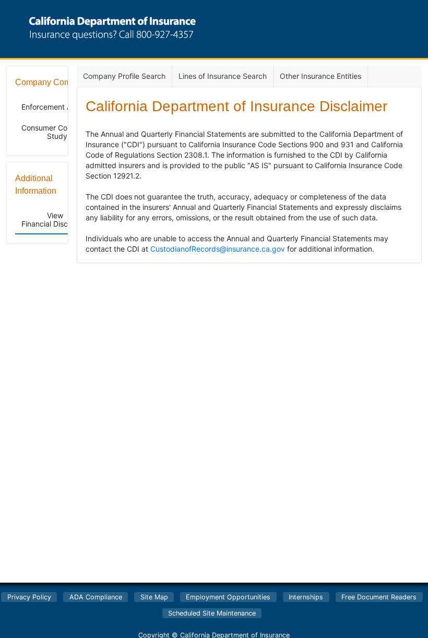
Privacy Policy (29, 597)
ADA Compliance (95, 597)
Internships (306, 597)
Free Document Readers (379, 597)
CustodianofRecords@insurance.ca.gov (217, 248)
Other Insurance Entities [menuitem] (320, 76)
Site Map (154, 597)
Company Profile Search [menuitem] (124, 76)
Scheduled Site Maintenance (212, 613)
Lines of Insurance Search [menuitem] (223, 76)
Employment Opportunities (228, 597)
